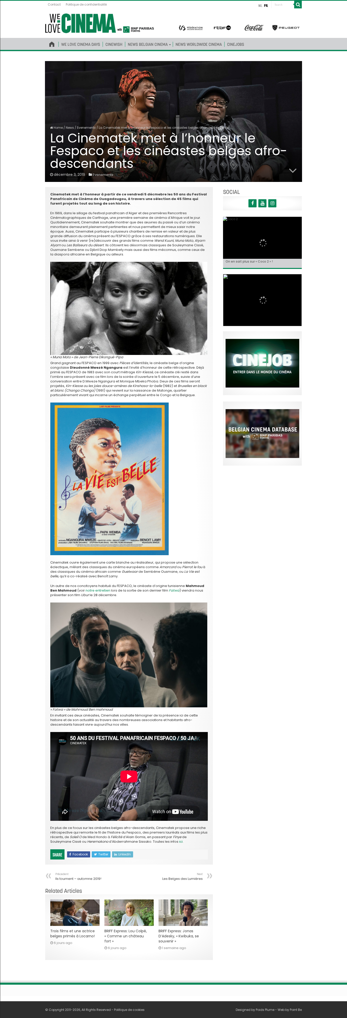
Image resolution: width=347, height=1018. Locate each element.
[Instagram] (272, 203)
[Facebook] (252, 203)
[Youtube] (262, 203)
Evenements (86, 127)
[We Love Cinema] (99, 22)
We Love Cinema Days (80, 44)
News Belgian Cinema (148, 44)
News (70, 127)
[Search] (298, 4)
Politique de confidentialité (86, 4)
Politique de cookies (129, 1010)
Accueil (51, 43)
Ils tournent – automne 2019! (78, 876)
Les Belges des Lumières (182, 876)
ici (181, 841)
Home (58, 127)
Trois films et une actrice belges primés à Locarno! (72, 933)
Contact (54, 4)
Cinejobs (235, 44)
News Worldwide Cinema (199, 44)
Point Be (296, 1010)
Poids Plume (265, 1010)
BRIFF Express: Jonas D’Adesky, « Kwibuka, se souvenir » (179, 936)
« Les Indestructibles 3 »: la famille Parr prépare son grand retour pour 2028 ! (262, 263)
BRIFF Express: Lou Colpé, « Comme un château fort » (125, 936)
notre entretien (98, 590)
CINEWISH (113, 44)
